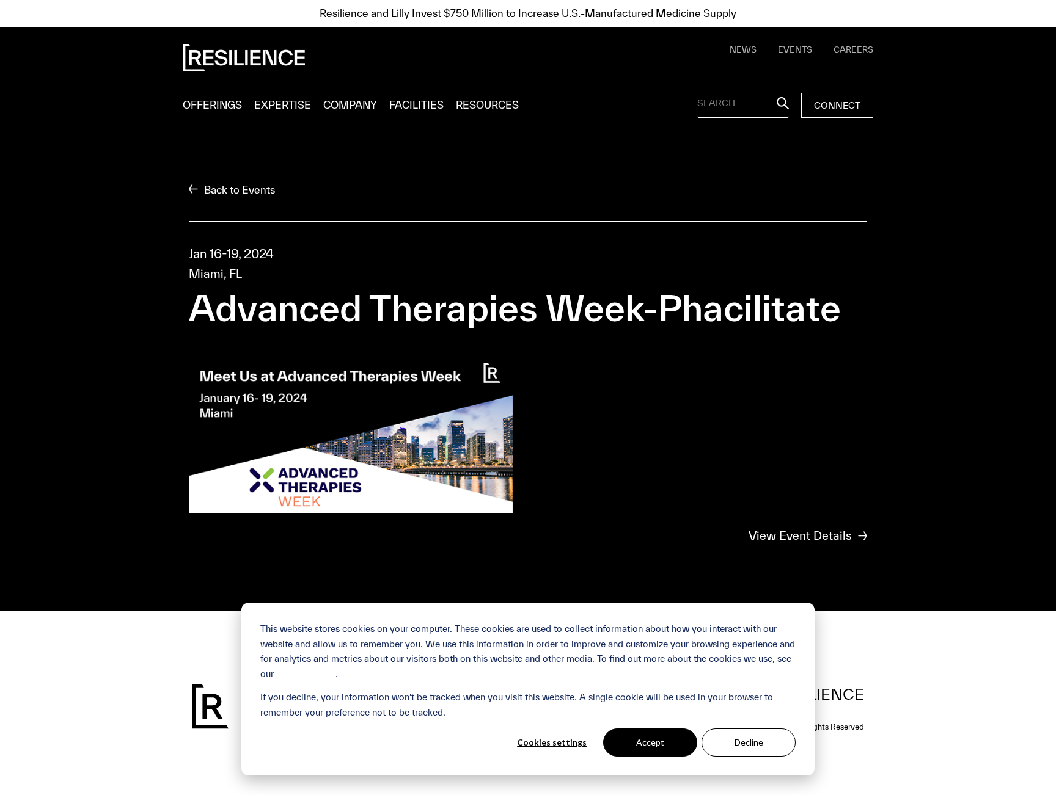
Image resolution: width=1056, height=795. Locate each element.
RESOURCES (487, 105)
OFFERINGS (212, 105)
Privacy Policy (306, 674)
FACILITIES (416, 105)
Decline (749, 742)
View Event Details (800, 535)
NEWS (743, 49)
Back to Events (238, 189)
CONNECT (837, 105)
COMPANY (350, 105)
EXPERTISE (282, 105)
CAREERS (853, 49)
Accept (650, 742)
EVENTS (795, 49)
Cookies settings (552, 742)
